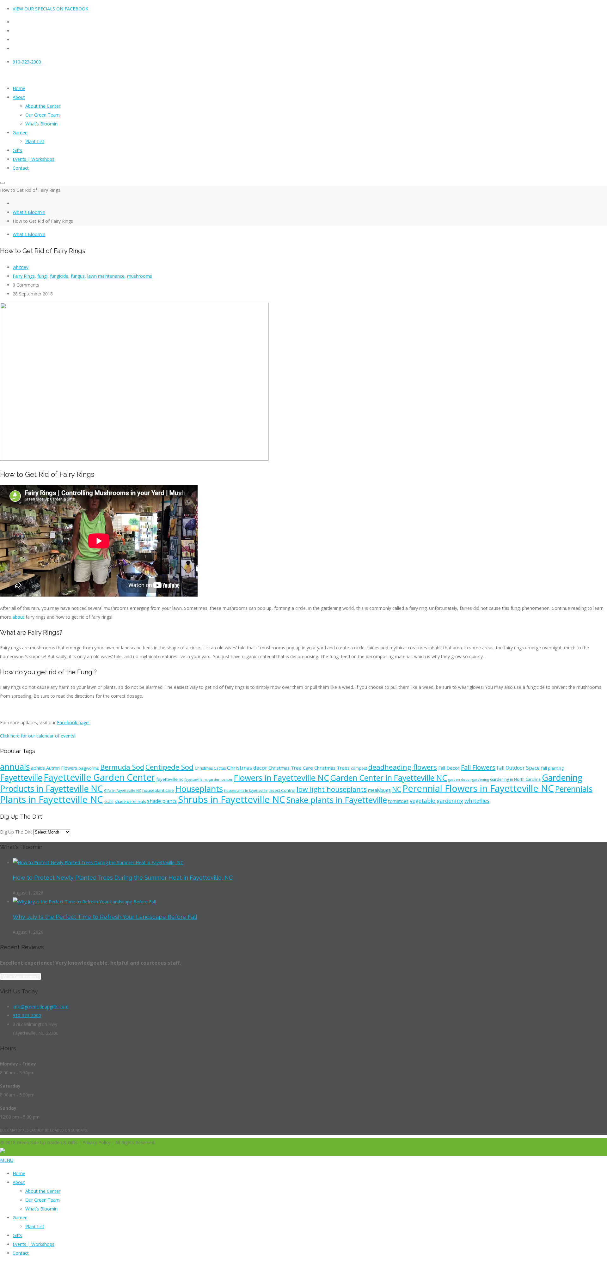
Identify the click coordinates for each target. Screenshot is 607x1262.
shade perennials (130, 801)
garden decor (459, 779)
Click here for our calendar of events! (37, 736)
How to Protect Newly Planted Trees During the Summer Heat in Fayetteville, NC (123, 877)
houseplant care (158, 790)
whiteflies (476, 800)
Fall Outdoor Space (518, 767)
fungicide (59, 276)
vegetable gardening (436, 800)
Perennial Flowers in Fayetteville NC (478, 788)
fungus (78, 276)
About (19, 1182)
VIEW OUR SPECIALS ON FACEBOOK (50, 9)
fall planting (552, 768)
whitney (20, 267)
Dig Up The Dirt (16, 832)
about (18, 617)
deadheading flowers (402, 767)
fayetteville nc (169, 779)
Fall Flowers (478, 767)
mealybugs (379, 790)
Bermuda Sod (122, 767)
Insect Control (282, 790)
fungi (42, 276)
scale (108, 801)
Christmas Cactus (210, 768)
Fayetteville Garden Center (99, 777)
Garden (20, 1218)
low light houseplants (332, 789)
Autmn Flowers (61, 768)
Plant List (34, 1226)
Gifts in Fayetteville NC (122, 790)
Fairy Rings (24, 276)
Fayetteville (21, 777)
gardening (480, 779)
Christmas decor (247, 767)
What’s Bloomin (41, 1209)
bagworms (88, 768)
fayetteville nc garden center (208, 779)
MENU (6, 1160)
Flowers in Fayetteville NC (281, 777)
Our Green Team (42, 1200)
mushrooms (139, 276)
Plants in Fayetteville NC (51, 799)
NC (396, 789)
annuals (15, 766)
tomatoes (398, 801)
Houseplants (199, 788)
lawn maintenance (106, 276)
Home (19, 1173)
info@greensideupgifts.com (41, 1007)
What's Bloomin (29, 212)
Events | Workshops (33, 1244)
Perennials (573, 788)
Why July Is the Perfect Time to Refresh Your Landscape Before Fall (105, 916)
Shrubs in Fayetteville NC (231, 799)
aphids (38, 768)
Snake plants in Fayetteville (336, 799)
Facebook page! (73, 722)
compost (359, 768)
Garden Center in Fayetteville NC (388, 777)
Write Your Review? (20, 976)
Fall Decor (449, 768)
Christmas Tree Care (290, 768)
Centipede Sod (169, 767)
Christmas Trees (332, 768)
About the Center (42, 1191)
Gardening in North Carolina (515, 779)
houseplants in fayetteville (245, 790)
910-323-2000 (27, 62)
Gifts (17, 1235)
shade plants (162, 801)
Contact (21, 1253)
